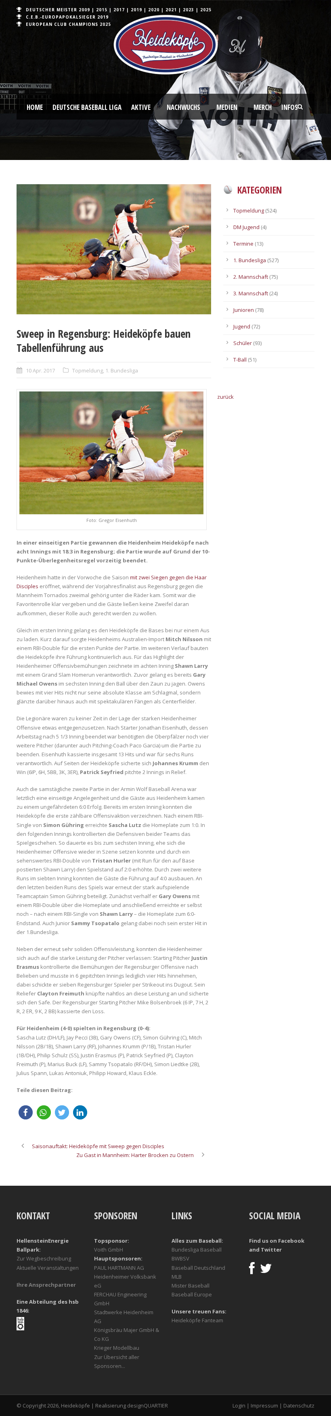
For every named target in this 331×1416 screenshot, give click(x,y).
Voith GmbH (108, 1249)
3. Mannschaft (250, 293)
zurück (225, 396)
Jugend (241, 326)
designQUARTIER (147, 1405)
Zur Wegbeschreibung (44, 1258)
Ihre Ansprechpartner (46, 1284)
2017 (119, 10)
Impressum (264, 1405)
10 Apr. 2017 (40, 370)
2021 (171, 10)
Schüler (242, 343)
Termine (243, 243)
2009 (84, 10)
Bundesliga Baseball (197, 1249)
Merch (262, 107)
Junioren (243, 309)
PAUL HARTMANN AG (119, 1267)
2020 (153, 10)
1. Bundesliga (121, 370)
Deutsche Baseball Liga (87, 107)
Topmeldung (87, 370)
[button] (26, 1112)
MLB (177, 1276)
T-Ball (240, 359)
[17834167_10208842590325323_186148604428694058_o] (114, 249)
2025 (206, 10)
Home (35, 107)
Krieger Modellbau (116, 1347)
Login (239, 1405)
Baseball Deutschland (198, 1267)
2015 (101, 10)
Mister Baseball (190, 1285)
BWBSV (180, 1258)
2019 (136, 10)
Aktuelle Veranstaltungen (48, 1267)
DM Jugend (246, 227)
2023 (188, 10)
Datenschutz (298, 1405)
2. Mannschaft (250, 276)
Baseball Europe (192, 1294)
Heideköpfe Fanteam (197, 1320)
